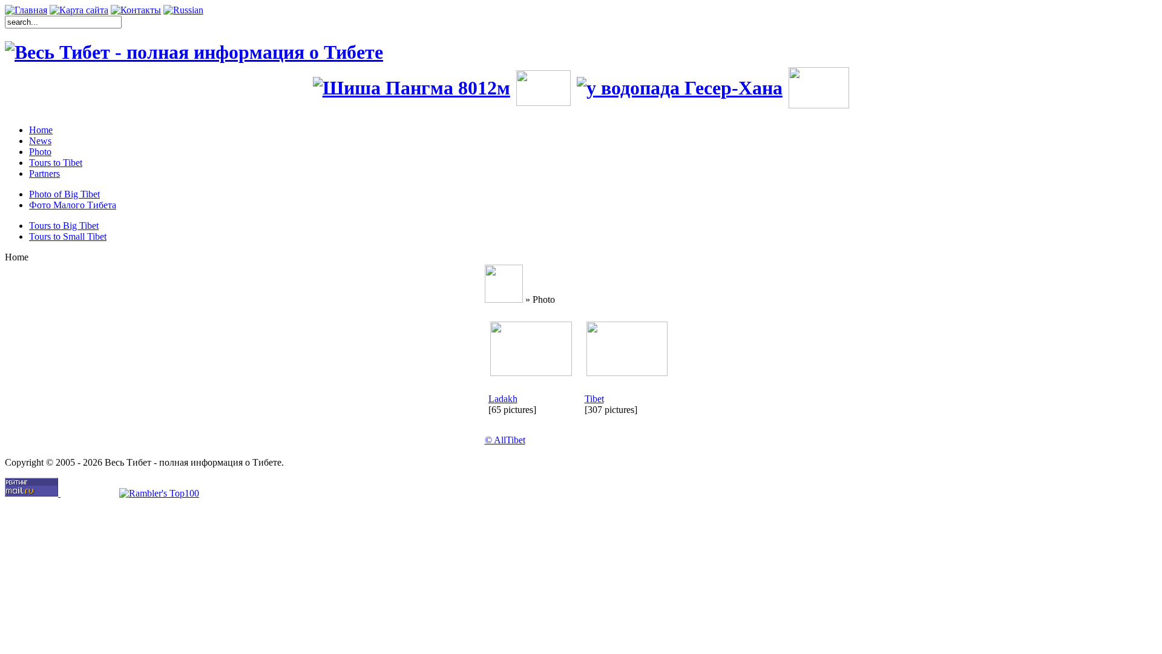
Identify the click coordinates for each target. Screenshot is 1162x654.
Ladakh (502, 399)
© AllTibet (505, 440)
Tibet (594, 399)
